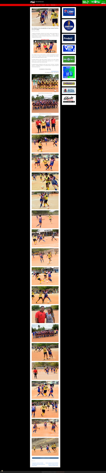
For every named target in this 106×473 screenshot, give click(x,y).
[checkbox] (2, 471)
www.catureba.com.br (39, 1)
